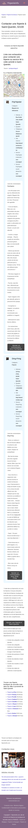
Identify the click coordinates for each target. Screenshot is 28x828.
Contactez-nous (8, 805)
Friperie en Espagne (13, 822)
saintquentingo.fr (13, 68)
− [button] (5, 78)
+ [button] (5, 76)
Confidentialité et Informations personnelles (14, 807)
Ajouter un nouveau (14, 810)
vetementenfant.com (14, 800)
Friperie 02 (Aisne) (12, 14)
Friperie (4, 14)
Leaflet (10, 96)
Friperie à (12, 704)
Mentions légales (18, 805)
